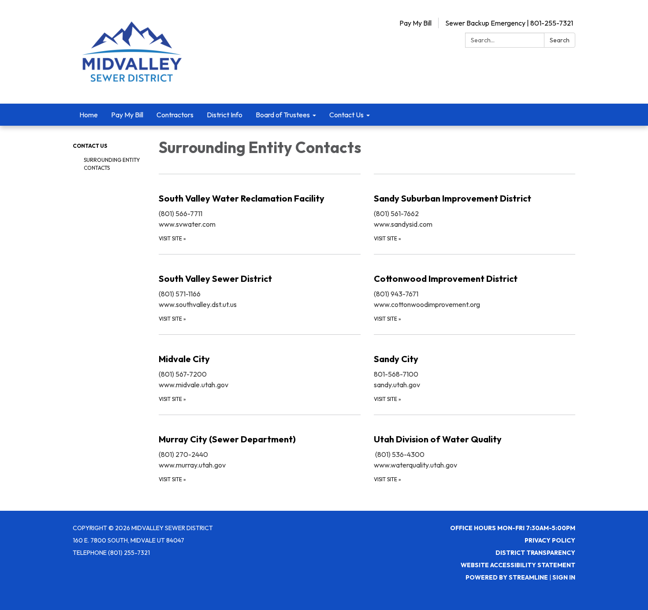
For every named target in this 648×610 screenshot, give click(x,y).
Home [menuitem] (88, 114)
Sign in (563, 577)
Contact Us (90, 145)
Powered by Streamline (507, 577)
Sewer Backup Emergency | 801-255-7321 (509, 23)
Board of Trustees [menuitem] (283, 114)
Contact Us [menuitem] (346, 114)
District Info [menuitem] (224, 114)
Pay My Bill (415, 23)
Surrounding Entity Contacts (112, 164)
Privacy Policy (550, 540)
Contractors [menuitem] (175, 114)
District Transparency (535, 553)
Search (560, 40)
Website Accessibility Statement (518, 565)
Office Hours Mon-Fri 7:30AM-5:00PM (512, 528)
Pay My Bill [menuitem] (127, 114)
